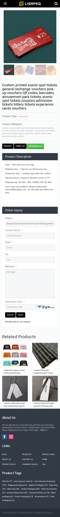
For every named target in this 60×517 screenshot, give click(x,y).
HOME (44, 459)
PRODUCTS (26, 454)
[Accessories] (15, 356)
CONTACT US (27, 459)
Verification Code (15, 301)
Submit (10, 315)
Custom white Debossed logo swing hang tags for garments (14, 404)
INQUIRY (8, 146)
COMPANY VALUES (29, 464)
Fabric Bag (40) (13, 489)
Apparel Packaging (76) (38, 485)
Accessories (24, 116)
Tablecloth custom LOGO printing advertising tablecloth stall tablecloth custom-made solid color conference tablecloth (14, 371)
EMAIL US (20, 146)
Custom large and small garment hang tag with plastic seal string (44, 404)
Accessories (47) (42, 497)
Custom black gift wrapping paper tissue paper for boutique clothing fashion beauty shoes (44, 371)
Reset (20, 315)
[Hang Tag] (15, 388)
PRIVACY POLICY (9, 464)
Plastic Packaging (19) (24, 497)
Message (10, 266)
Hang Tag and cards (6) (23, 481)
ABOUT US (6, 459)
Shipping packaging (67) (17, 485)
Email (9, 242)
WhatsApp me (35, 146)
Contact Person (14, 230)
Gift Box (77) (7, 481)
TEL (7, 254)
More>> (44, 430)
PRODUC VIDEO (48, 454)
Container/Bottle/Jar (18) (39, 493)
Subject (8, 218)
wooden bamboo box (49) (17, 493)
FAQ (43, 464)
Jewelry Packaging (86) (30, 489)
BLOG (4, 454)
